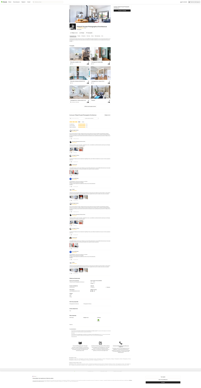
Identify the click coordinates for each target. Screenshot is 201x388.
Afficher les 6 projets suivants (90, 106)
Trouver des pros (16, 1)
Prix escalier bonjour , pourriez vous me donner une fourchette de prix (87, 334)
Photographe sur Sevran (127, 358)
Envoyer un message (122, 10)
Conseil (28, 1)
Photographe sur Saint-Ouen (74, 358)
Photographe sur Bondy (118, 358)
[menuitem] (10, 2)
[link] (71, 136)
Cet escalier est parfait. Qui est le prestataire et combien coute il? (87, 330)
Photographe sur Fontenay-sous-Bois (87, 359)
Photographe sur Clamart (101, 358)
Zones (92, 35)
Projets (79, 35)
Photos (9, 1)
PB (70, 178)
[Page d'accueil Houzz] (4, 2)
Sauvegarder (90, 32)
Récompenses (97, 35)
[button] (92, 118)
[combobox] (47, 2)
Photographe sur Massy (93, 358)
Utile (71, 138)
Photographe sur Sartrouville (83, 358)
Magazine (23, 1)
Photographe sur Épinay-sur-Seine (74, 359)
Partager (82, 32)
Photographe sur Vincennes (98, 359)
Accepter (163, 382)
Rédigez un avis (107, 115)
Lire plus (71, 41)
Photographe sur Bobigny (110, 358)
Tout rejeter (163, 376)
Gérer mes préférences (163, 379)
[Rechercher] (33, 2)
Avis (102, 35)
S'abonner (108, 287)
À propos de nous (73, 35)
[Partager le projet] (88, 62)
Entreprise (83, 35)
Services (88, 35)
